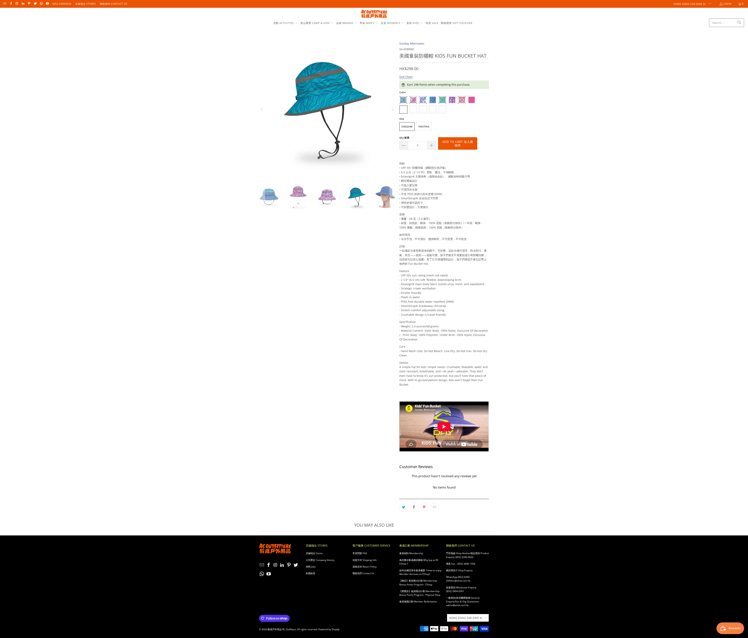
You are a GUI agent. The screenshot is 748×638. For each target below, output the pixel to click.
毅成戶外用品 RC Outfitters (282, 629)
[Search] (739, 22)
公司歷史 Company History (320, 560)
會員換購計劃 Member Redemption (418, 601)
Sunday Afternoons (411, 43)
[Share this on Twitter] (403, 507)
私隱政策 (310, 573)
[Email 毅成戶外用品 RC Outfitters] (4, 3)
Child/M (406, 126)
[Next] (392, 109)
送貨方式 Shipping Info (365, 560)
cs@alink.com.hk (461, 580)
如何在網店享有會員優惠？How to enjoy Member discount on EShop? (420, 572)
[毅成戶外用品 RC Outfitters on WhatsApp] (41, 3)
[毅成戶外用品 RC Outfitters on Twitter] (35, 3)
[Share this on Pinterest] (424, 507)
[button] (285, 23)
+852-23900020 (61, 3)
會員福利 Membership (411, 553)
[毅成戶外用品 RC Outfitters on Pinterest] (29, 3)
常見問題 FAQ (360, 553)
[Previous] (262, 109)
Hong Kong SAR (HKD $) (690, 4)
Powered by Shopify (329, 629)
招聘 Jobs (311, 566)
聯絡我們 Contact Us (113, 3)
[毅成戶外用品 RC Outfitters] (374, 14)
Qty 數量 (404, 137)
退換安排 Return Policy (365, 566)
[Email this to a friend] (434, 507)
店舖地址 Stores (85, 3)
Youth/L (424, 126)
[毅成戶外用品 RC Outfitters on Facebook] (10, 3)
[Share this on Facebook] (414, 507)
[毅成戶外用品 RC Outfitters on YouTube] (47, 3)
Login (727, 3)
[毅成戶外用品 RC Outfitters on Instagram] (17, 3)
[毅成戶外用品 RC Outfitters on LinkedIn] (23, 3)
